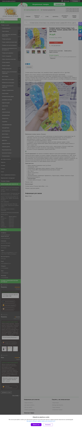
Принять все (36, 424)
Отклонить (48, 424)
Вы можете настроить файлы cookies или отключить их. (40, 421)
